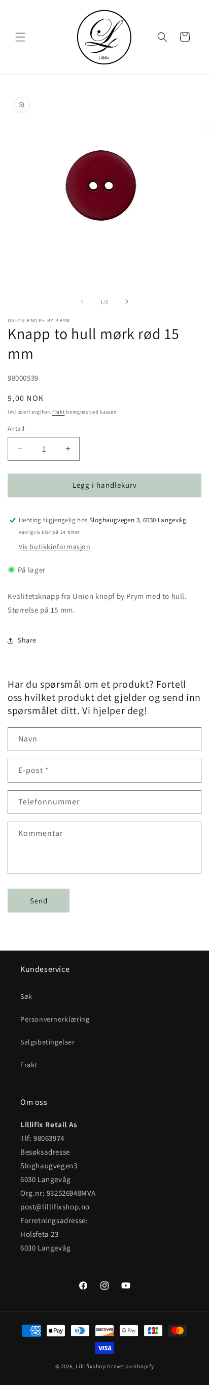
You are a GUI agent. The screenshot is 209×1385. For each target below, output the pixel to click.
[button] (20, 37)
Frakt (58, 412)
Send (39, 900)
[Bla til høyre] (127, 301)
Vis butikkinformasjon (55, 546)
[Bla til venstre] (82, 301)
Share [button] (27, 640)
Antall (16, 428)
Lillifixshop (91, 1366)
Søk (26, 996)
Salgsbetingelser (47, 1041)
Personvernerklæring (54, 1019)
